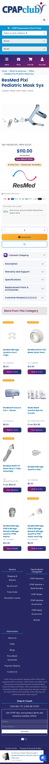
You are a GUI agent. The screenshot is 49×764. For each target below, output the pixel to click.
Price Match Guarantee (12, 658)
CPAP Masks (36, 594)
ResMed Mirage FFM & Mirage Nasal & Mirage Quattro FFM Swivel (11, 531)
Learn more (15, 213)
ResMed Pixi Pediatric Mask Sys (19, 74)
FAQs (12, 644)
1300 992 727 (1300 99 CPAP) (24, 706)
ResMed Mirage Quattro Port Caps (11, 352)
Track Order (12, 592)
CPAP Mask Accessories (36, 612)
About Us (12, 638)
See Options (36, 430)
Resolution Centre (12, 598)
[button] (24, 244)
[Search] (44, 20)
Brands (37, 620)
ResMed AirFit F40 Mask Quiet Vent (37, 351)
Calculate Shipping (19, 255)
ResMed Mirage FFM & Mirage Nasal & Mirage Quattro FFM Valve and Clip (36, 531)
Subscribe (25, 731)
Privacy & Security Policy (30, 748)
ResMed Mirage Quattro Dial (36, 468)
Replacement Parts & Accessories (16, 288)
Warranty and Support (17, 271)
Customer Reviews (15, 297)
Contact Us (12, 672)
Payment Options (12, 666)
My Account (12, 586)
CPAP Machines (37, 578)
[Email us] (22, 739)
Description (11, 263)
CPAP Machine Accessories (36, 602)
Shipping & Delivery (12, 578)
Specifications (13, 279)
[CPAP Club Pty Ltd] (24, 8)
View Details (12, 548)
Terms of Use (11, 748)
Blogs (12, 650)
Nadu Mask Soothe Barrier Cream (35, 410)
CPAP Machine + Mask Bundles (36, 586)
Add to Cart (12, 372)
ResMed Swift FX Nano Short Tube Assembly (12, 468)
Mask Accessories (18, 71)
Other (31, 71)
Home (4, 71)
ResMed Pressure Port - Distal (12, 409)
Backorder (25, 237)
